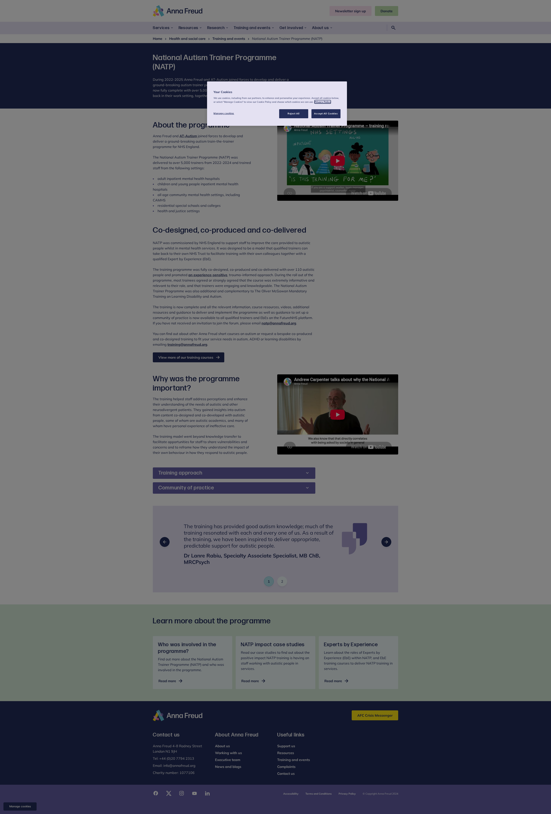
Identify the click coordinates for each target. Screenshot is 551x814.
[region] (277, 103)
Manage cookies (224, 113)
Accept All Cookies (326, 113)
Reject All (294, 113)
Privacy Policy (323, 101)
